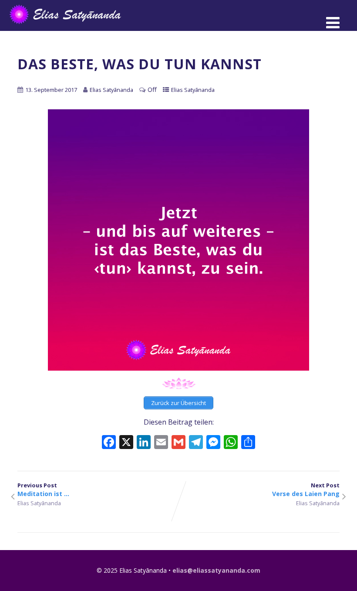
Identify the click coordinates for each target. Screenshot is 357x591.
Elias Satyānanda (193, 90)
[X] (126, 443)
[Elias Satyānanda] (71, 26)
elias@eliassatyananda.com (216, 570)
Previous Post (43, 489)
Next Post (306, 489)
